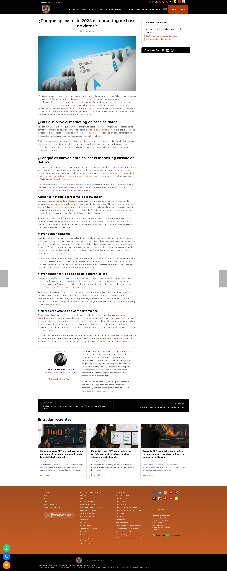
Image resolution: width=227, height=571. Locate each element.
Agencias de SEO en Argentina (127, 529)
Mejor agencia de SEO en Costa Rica (128, 526)
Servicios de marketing (88, 513)
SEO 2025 (119, 516)
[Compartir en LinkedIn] (167, 50)
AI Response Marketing (88, 544)
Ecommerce (120, 520)
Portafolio (121, 9)
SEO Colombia (85, 532)
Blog (158, 9)
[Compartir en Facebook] (163, 50)
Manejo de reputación (87, 504)
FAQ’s (95, 9)
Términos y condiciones (52, 507)
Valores (46, 498)
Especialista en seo (122, 495)
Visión (46, 495)
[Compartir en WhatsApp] (172, 50)
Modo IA (83, 541)
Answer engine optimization (90, 538)
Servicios (85, 9)
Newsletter (178, 9)
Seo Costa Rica (121, 492)
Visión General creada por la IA (127, 532)
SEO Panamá (121, 501)
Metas (46, 501)
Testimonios (106, 9)
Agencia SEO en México (88, 529)
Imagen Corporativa (87, 501)
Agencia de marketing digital (90, 507)
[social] (150, 2)
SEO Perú (83, 523)
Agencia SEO (84, 520)
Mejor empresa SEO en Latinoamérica (129, 510)
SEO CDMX (120, 513)
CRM (82, 498)
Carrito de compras (122, 523)
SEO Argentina (121, 498)
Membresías (148, 9)
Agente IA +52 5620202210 (51, 2)
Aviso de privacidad (51, 504)
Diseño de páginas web (88, 510)
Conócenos (72, 9)
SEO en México (85, 526)
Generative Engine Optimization (127, 535)
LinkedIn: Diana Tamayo (62, 379)
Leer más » (45, 475)
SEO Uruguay (121, 504)
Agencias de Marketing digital (90, 492)
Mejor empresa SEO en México (126, 507)
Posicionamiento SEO (87, 516)
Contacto (134, 9)
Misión (46, 492)
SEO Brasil (83, 535)
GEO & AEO (84, 495)
